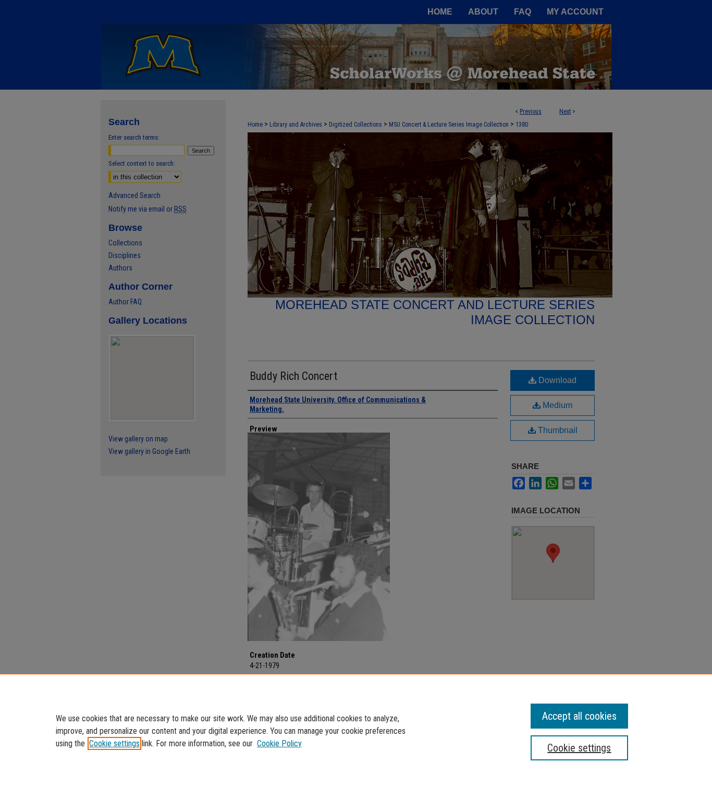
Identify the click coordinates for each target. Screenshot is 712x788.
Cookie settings (114, 743)
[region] (356, 730)
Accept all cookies (579, 716)
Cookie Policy (279, 743)
